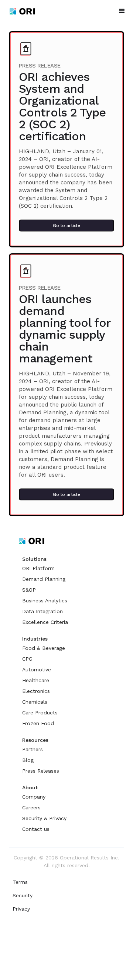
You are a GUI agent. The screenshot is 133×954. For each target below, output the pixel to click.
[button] (122, 11)
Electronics (36, 691)
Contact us (36, 829)
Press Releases (40, 771)
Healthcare (35, 680)
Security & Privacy (44, 818)
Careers (31, 807)
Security (23, 895)
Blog (28, 760)
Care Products (40, 713)
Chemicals (34, 702)
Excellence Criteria (45, 622)
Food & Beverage (43, 648)
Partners (32, 749)
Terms (20, 882)
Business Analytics (44, 600)
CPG (27, 659)
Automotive (36, 669)
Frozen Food (38, 723)
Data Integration (42, 611)
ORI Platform (38, 568)
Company (33, 797)
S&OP (29, 590)
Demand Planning (43, 579)
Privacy (21, 909)
